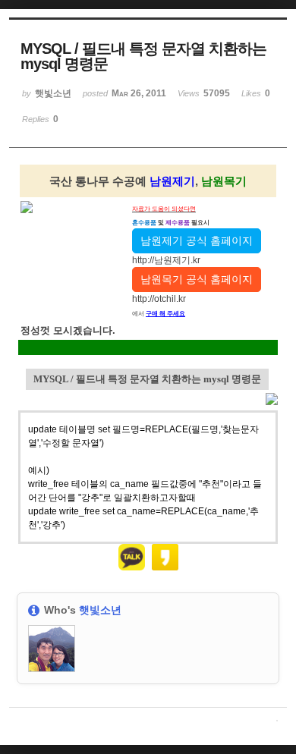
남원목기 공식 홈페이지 (196, 279)
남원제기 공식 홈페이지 (196, 240)
